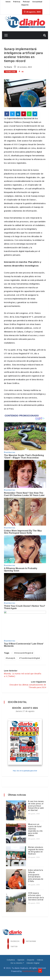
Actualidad (37, 2)
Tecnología (10, 72)
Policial (26, 2)
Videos (40, 960)
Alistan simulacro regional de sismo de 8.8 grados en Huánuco (36, 850)
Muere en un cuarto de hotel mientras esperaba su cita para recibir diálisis (35, 830)
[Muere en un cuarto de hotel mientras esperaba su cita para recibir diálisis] (16, 833)
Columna (11, 960)
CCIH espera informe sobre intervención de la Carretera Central (36, 896)
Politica (16, 2)
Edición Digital (33, 963)
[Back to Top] (40, 971)
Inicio (8, 2)
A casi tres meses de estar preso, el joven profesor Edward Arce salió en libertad (36, 806)
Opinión (20, 960)
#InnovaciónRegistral (23, 653)
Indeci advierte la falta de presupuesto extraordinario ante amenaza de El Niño (35, 876)
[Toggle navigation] (5, 35)
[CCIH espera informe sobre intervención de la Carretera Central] (16, 902)
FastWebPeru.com (30, 971)
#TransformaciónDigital (29, 658)
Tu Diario (8, 67)
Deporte (25, 5)
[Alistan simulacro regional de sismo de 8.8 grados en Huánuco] (16, 856)
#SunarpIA (10, 658)
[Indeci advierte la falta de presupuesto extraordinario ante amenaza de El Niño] (16, 879)
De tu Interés (16, 963)
